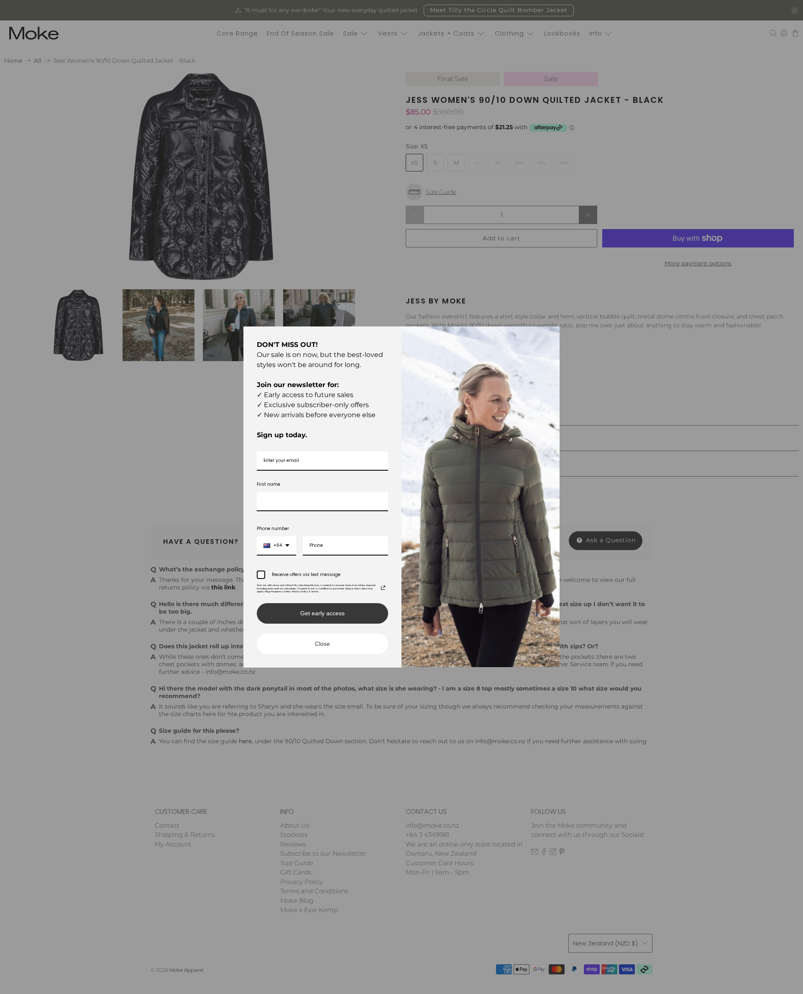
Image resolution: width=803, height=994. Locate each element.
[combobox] (276, 546)
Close (322, 643)
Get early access (322, 613)
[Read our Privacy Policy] (383, 588)
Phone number (273, 528)
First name (268, 484)
